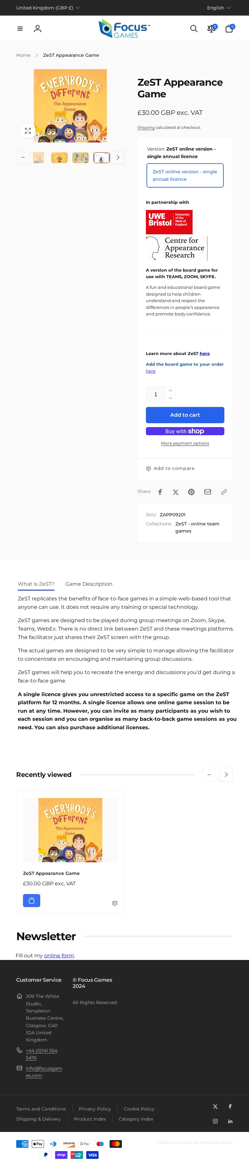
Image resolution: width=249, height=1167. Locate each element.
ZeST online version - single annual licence (185, 175)
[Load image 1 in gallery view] (38, 157)
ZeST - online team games (197, 527)
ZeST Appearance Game (51, 873)
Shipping (146, 127)
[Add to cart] (31, 900)
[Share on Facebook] (160, 492)
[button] (20, 28)
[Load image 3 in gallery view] (80, 157)
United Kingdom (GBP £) (44, 8)
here (205, 353)
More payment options (185, 443)
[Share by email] (208, 492)
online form (59, 955)
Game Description (89, 584)
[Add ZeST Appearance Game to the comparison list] (115, 903)
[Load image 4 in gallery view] (101, 157)
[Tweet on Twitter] (175, 492)
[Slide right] (117, 157)
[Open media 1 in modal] (70, 105)
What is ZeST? (36, 584)
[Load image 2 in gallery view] (59, 157)
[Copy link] (224, 492)
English (215, 8)
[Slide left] (23, 157)
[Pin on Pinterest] (191, 492)
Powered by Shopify (216, 1142)
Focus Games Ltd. (184, 1142)
